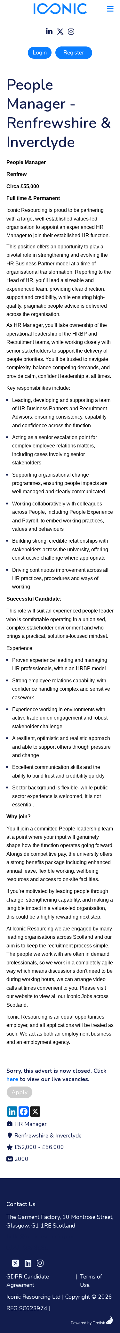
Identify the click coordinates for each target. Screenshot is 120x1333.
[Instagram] (71, 32)
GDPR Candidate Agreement (27, 1281)
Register (73, 52)
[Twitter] (60, 32)
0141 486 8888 (27, 1248)
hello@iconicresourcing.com (41, 1236)
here (12, 1079)
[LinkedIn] (49, 32)
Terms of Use (91, 1281)
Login (40, 52)
